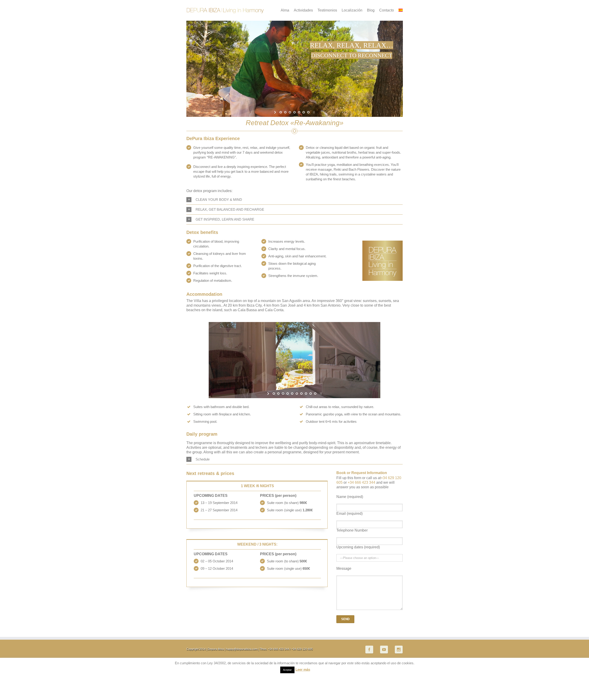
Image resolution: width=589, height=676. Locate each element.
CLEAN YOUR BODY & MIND (219, 199)
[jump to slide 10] (315, 393)
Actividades (303, 10)
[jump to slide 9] (310, 393)
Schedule (203, 459)
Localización (352, 10)
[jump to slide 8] (306, 393)
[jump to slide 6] (303, 112)
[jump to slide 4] (294, 112)
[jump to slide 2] (285, 112)
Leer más (302, 669)
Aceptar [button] (287, 669)
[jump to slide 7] (308, 112)
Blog (371, 10)
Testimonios (327, 10)
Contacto (386, 10)
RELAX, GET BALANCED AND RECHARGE (230, 209)
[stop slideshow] (313, 112)
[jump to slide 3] (290, 112)
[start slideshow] (275, 112)
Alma (285, 10)
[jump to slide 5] (299, 112)
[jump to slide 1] (280, 112)
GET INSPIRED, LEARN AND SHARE (225, 219)
